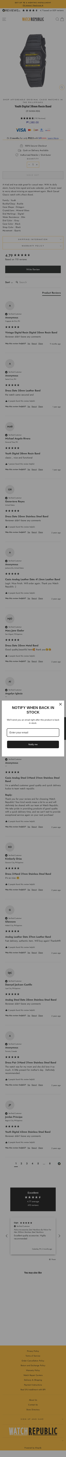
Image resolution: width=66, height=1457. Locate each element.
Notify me (33, 744)
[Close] (60, 704)
